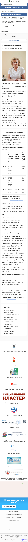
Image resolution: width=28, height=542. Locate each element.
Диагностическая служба (14, 511)
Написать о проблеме (9, 506)
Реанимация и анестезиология (14, 532)
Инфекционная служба (14, 526)
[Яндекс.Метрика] (24, 540)
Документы (4, 31)
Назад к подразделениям (14, 40)
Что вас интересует (7, 4)
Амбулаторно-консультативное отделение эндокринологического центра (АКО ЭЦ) (12, 18)
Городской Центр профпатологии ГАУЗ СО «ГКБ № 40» (12, 25)
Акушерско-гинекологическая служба (14, 514)
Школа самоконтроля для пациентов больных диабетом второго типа (13, 21)
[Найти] (2, 5)
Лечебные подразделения (8, 11)
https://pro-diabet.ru (11, 299)
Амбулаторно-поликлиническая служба (14, 517)
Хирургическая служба (14, 520)
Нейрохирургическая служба (14, 529)
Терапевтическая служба (14, 523)
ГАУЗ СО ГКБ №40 (15, 1)
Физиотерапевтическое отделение (10, 28)
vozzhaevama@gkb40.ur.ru (16, 200)
